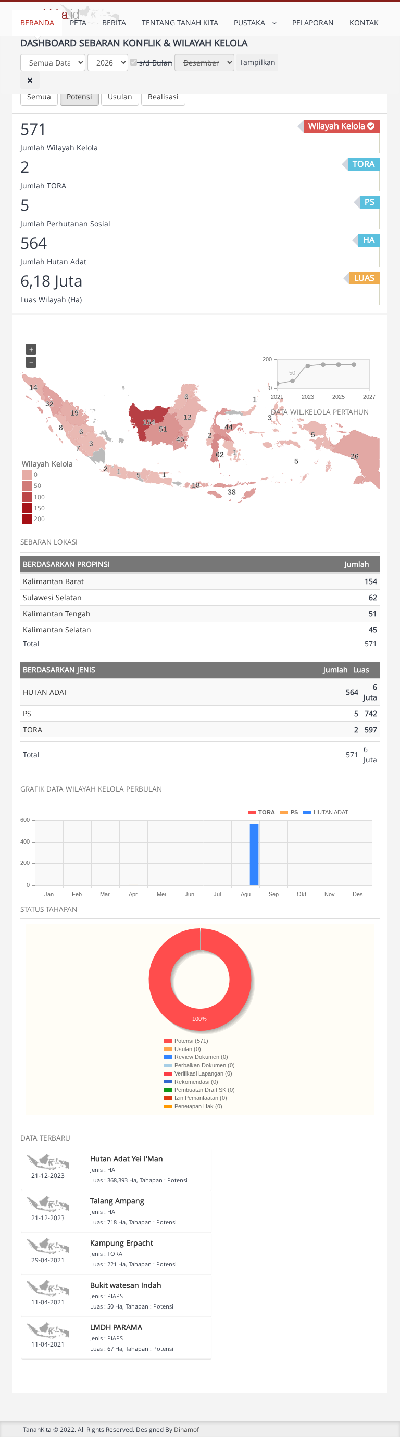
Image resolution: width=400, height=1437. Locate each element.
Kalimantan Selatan (57, 630)
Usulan (120, 96)
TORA (32, 729)
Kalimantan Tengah (57, 613)
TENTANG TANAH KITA (180, 23)
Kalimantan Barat (53, 581)
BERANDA (37, 23)
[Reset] (30, 80)
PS (27, 713)
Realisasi (163, 96)
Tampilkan (258, 62)
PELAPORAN (313, 23)
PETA (78, 23)
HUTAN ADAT (45, 692)
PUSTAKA (251, 23)
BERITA (114, 23)
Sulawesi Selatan (52, 597)
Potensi (79, 96)
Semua (39, 96)
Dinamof (186, 1429)
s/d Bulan (154, 63)
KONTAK (364, 23)
